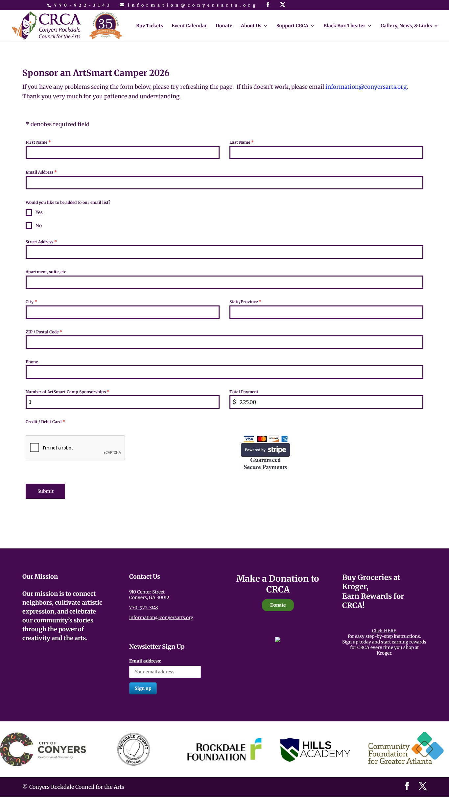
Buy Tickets (149, 26)
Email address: (145, 661)
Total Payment (243, 391)
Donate (224, 26)
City (31, 301)
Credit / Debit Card (45, 421)
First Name (38, 142)
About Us (251, 26)
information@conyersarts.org (161, 617)
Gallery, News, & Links (406, 26)
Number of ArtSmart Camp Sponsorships (67, 391)
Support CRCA (292, 26)
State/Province (245, 301)
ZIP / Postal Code (44, 331)
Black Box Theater (344, 26)
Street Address (41, 241)
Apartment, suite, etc (46, 271)
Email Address (41, 172)
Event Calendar (189, 26)
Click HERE (384, 631)
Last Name (241, 142)
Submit (45, 491)
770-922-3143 (83, 5)
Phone (32, 361)
